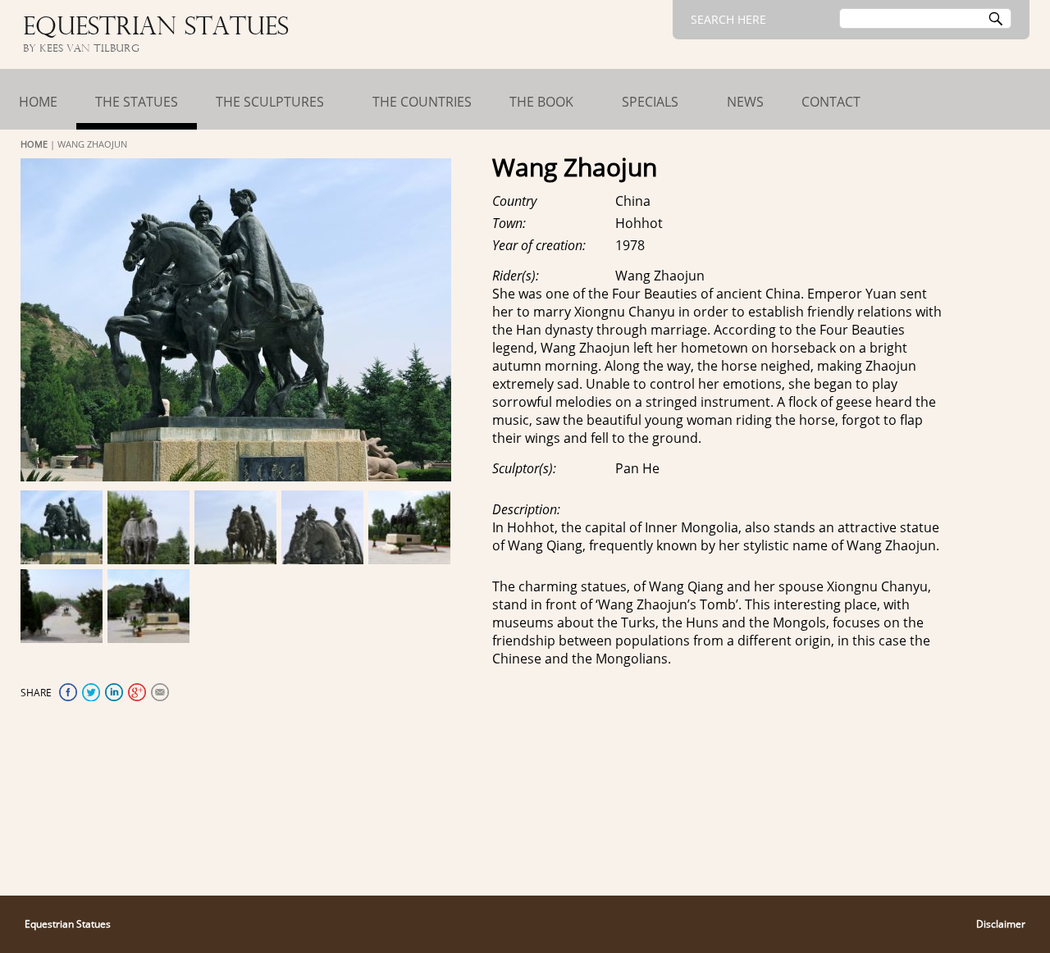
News (745, 102)
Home (38, 102)
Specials (650, 102)
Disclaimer (1000, 924)
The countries (422, 102)
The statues (136, 102)
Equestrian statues (156, 28)
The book (541, 102)
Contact (831, 102)
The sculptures (270, 102)
